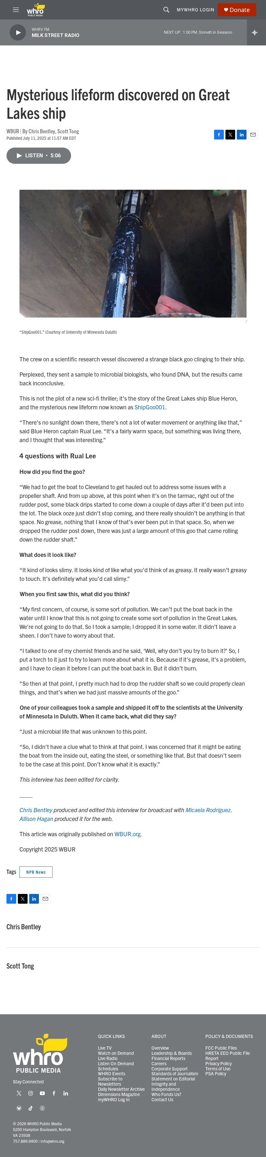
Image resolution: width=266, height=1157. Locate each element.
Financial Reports (168, 1058)
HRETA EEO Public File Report (227, 1056)
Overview (160, 1048)
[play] (18, 32)
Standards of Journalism (174, 1073)
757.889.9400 (25, 1141)
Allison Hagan (36, 818)
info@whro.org (52, 1141)
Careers (158, 1063)
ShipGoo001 (150, 407)
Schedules (108, 1068)
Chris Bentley (35, 810)
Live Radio (107, 1058)
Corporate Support (169, 1068)
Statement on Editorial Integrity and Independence (173, 1084)
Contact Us (162, 1099)
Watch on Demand (116, 1053)
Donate (240, 9)
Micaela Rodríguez (208, 810)
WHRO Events (111, 1073)
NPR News (36, 872)
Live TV (105, 1048)
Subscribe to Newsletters (110, 1081)
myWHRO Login (195, 9)
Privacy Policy (218, 1063)
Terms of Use (217, 1068)
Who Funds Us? (166, 1094)
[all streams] (256, 32)
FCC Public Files (221, 1048)
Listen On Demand (116, 1063)
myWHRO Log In (114, 1099)
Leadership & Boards (171, 1053)
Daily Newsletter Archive (121, 1089)
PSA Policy (215, 1073)
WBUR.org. (128, 834)
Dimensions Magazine (119, 1094)
